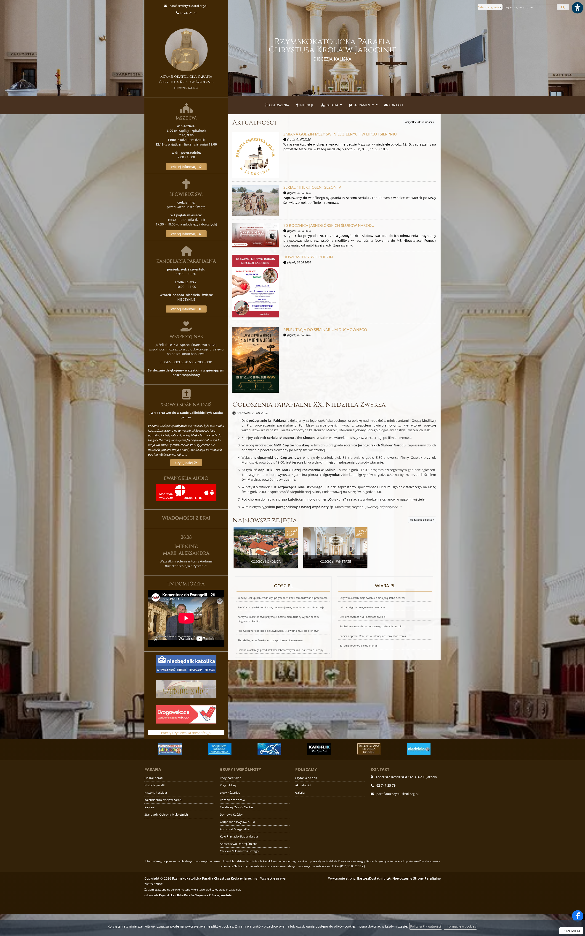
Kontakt (395, 105)
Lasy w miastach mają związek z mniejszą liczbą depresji (372, 597)
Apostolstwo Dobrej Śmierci (238, 844)
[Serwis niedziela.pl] (367, 749)
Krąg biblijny (228, 785)
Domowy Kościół (231, 815)
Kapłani (149, 807)
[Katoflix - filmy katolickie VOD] (268, 749)
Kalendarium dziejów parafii (163, 800)
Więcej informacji (184, 166)
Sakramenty (363, 105)
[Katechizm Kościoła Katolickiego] (168, 749)
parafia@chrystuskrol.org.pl (188, 6)
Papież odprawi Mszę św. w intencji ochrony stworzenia (373, 636)
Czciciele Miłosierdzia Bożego (239, 851)
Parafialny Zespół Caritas (236, 807)
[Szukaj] (563, 7)
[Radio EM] (417, 749)
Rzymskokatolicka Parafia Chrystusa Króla (332, 49)
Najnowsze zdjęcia (264, 520)
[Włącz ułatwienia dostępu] (577, 7)
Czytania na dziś (306, 778)
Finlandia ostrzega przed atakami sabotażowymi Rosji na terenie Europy (280, 650)
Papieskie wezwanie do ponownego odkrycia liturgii (371, 626)
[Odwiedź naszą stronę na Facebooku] (577, 916)
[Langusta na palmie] (218, 749)
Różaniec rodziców (232, 800)
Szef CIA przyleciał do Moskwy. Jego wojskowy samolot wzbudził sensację (281, 607)
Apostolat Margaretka (235, 829)
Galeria (300, 793)
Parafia (332, 105)
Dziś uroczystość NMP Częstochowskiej (363, 616)
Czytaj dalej (184, 463)
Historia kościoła (155, 793)
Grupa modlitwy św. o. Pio (237, 822)
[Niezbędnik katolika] (186, 664)
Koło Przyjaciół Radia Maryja (239, 836)
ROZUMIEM (571, 931)
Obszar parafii (153, 778)
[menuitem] (277, 105)
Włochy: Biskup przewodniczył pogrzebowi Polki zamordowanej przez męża (282, 597)
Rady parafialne (230, 778)
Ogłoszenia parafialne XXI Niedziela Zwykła (309, 404)
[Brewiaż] (317, 749)
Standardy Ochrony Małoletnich (166, 815)
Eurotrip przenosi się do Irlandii (359, 645)
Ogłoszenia (278, 105)
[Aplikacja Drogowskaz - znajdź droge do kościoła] (186, 714)
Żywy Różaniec (230, 793)
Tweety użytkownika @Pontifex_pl (186, 733)
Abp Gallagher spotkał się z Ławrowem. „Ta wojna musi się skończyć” (278, 630)
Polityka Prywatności (425, 926)
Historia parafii (154, 785)
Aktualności (254, 122)
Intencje (306, 105)
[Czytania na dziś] (186, 689)
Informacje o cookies (460, 926)
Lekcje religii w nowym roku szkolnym (362, 607)
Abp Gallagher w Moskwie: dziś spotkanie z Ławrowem (270, 640)
